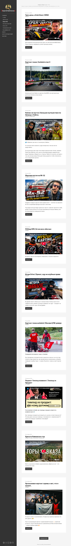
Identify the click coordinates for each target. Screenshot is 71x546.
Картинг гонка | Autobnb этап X (37, 62)
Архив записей (47, 544)
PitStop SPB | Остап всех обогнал (38, 229)
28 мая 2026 (27, 226)
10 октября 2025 (28, 481)
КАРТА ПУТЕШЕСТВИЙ (7, 34)
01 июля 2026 (28, 110)
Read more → (28, 47)
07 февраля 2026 (28, 378)
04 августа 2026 (28, 59)
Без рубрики (6, 29)
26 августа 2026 (28, 12)
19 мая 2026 (27, 320)
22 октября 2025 (28, 434)
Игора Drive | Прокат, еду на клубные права (42, 274)
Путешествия (7, 23)
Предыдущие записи (43, 538)
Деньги (5, 19)
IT (4, 17)
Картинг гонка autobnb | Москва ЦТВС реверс (43, 323)
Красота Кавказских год (35, 436)
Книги (5, 25)
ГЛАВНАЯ (4, 15)
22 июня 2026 (28, 173)
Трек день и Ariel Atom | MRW (37, 15)
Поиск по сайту (40, 544)
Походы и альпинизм (33, 437)
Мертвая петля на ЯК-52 (35, 175)
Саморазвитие (7, 27)
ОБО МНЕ (4, 36)
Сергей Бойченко (8, 11)
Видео (5, 21)
